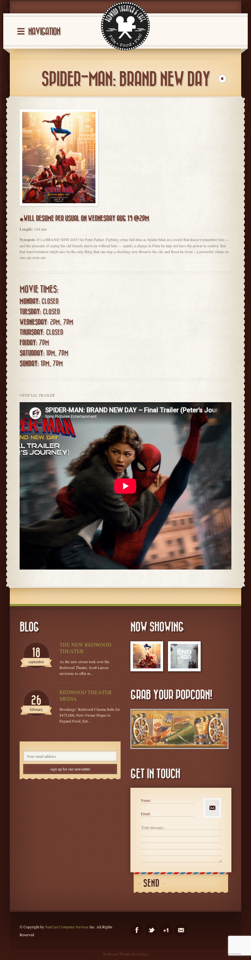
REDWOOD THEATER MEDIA (85, 695)
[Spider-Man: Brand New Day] (146, 656)
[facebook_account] (136, 930)
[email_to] (181, 930)
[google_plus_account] (166, 930)
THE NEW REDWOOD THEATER (85, 647)
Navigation (44, 31)
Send (151, 883)
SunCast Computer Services (67, 926)
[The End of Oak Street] (184, 656)
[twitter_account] (151, 930)
